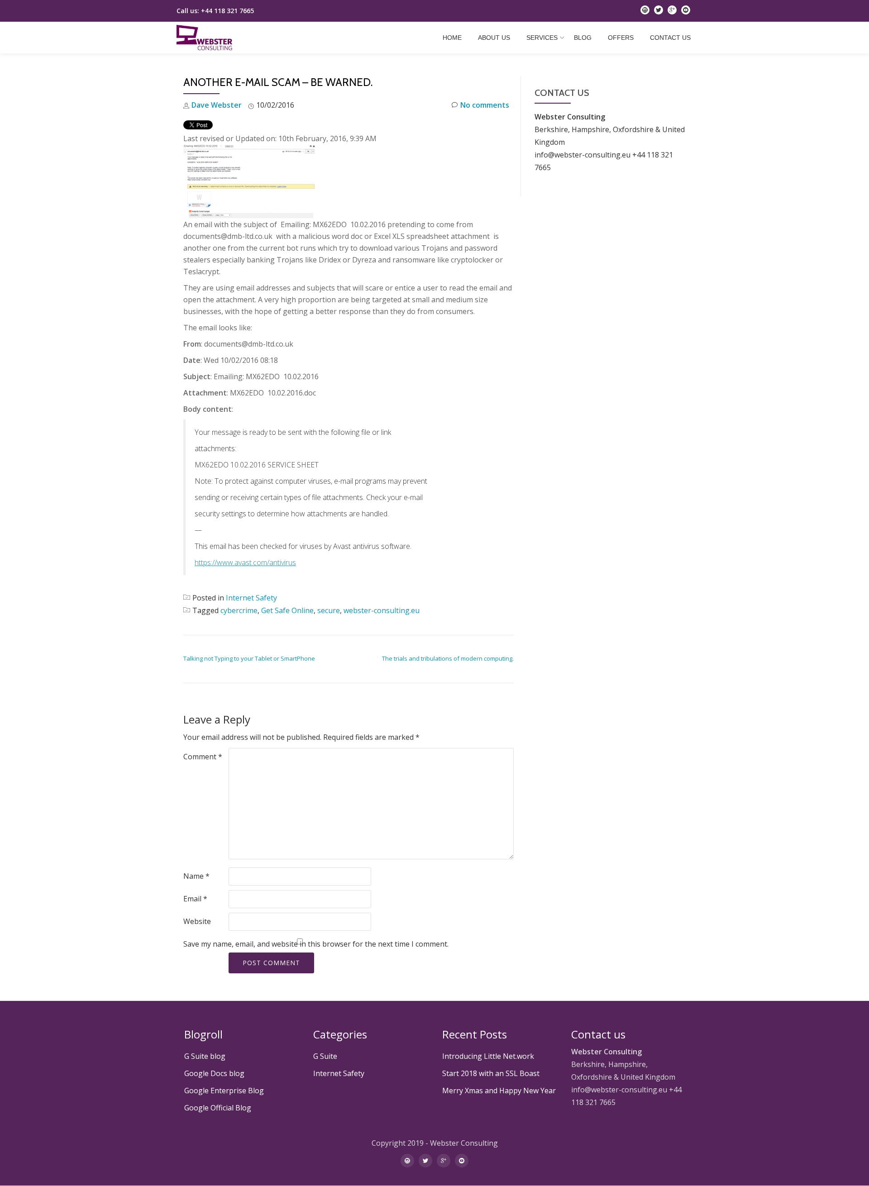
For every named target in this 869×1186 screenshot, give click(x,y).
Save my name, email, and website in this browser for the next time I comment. (316, 944)
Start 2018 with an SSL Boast (491, 1073)
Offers (621, 37)
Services (542, 37)
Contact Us (670, 37)
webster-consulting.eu (382, 610)
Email (195, 899)
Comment (202, 757)
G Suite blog (204, 1056)
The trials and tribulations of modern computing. (448, 658)
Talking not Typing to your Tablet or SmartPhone (249, 658)
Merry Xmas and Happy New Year (499, 1091)
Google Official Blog (217, 1108)
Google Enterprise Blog (224, 1091)
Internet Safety (251, 598)
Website (197, 921)
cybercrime (239, 610)
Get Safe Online (287, 610)
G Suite (325, 1056)
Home (452, 37)
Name (196, 876)
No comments (484, 105)
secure (328, 610)
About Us (494, 37)
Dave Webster (216, 105)
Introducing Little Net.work (488, 1056)
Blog (583, 37)
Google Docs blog (214, 1073)
